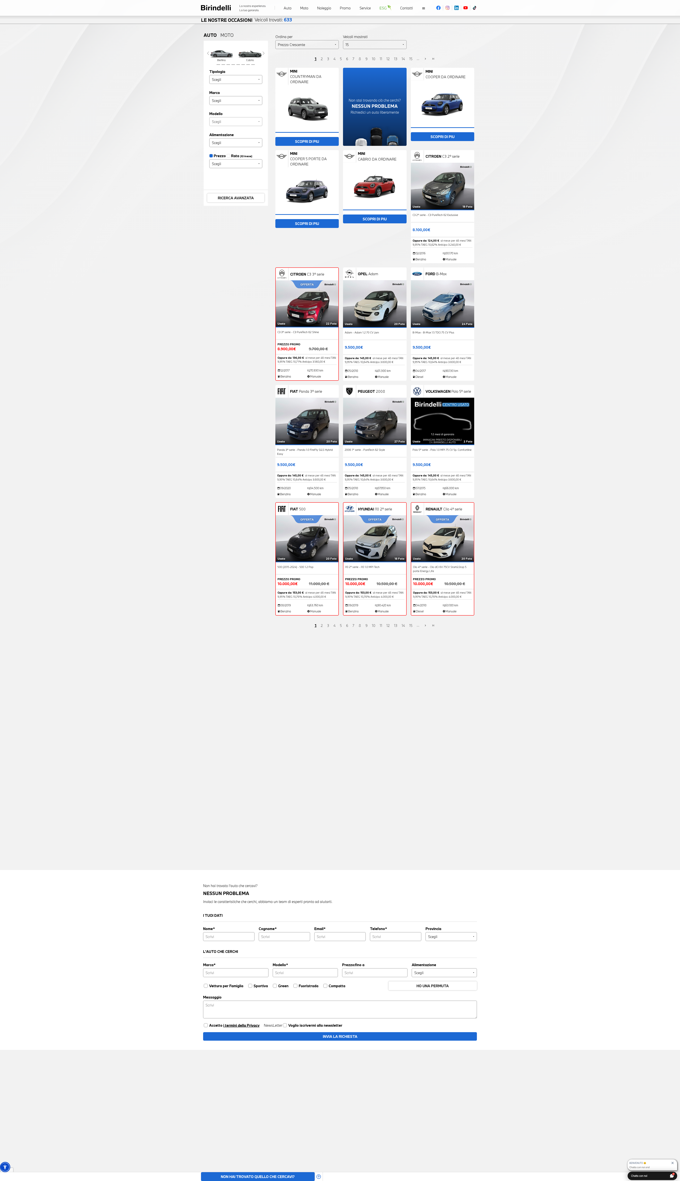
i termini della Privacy (241, 1025)
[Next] (263, 53)
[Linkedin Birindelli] (456, 7)
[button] (5, 1167)
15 (410, 58)
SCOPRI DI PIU (307, 141)
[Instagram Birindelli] (447, 7)
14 (403, 58)
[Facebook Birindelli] (438, 7)
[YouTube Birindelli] (465, 7)
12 (388, 58)
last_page (433, 59)
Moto (227, 35)
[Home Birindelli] (216, 7)
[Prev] (208, 53)
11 (381, 58)
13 (395, 58)
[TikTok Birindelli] (474, 7)
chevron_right (425, 59)
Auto (210, 35)
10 (373, 58)
